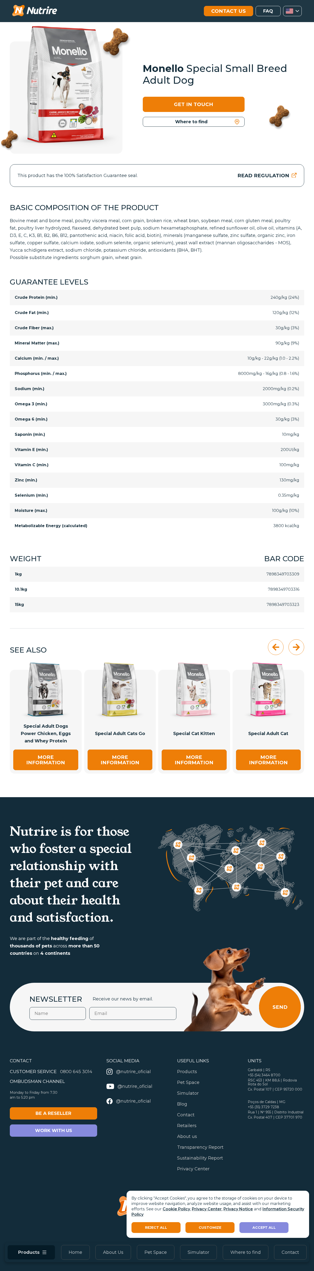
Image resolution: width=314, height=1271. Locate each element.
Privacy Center (207, 1209)
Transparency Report (200, 1147)
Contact (290, 1252)
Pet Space (155, 1252)
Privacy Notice (238, 1209)
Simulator (198, 1252)
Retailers (186, 1125)
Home (75, 1252)
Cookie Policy (176, 1209)
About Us (113, 1252)
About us (187, 1136)
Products (187, 1071)
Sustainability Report (200, 1158)
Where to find (245, 1252)
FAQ (268, 11)
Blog (182, 1104)
